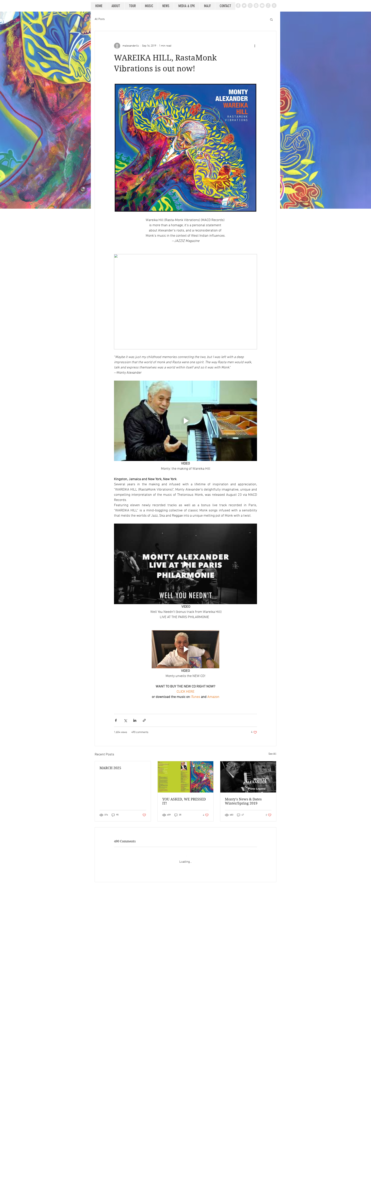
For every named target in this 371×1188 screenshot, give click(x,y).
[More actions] (254, 45)
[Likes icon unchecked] (125, 928)
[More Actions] (254, 881)
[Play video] (185, 421)
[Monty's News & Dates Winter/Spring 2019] (248, 777)
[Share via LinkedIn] (135, 720)
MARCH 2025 (110, 768)
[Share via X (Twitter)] (125, 720)
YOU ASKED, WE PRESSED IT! (184, 801)
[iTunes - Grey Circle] (268, 5)
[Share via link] (144, 720)
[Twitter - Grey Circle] (244, 5)
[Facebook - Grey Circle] (238, 5)
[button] (271, 19)
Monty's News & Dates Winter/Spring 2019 (243, 801)
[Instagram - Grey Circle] (250, 5)
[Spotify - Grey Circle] (256, 5)
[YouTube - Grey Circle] (262, 5)
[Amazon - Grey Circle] (274, 5)
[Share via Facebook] (116, 720)
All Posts (100, 19)
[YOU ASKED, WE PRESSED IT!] (186, 777)
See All (272, 754)
